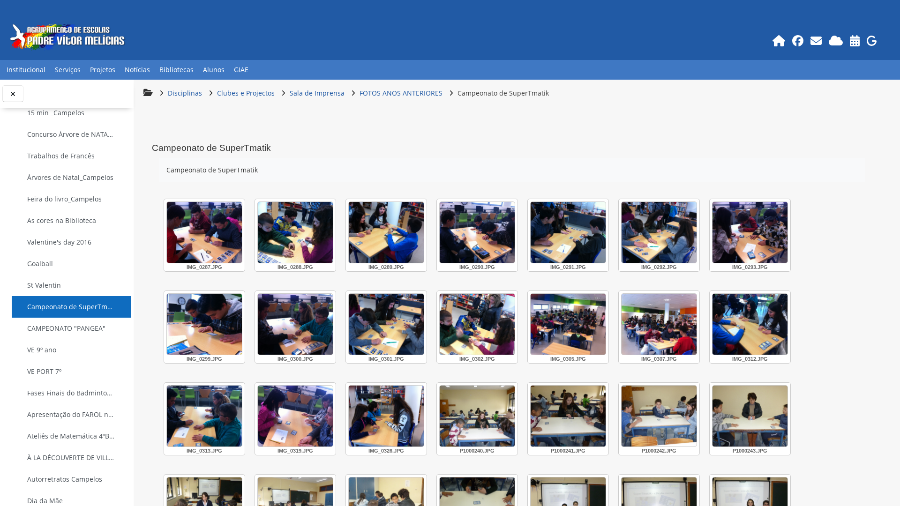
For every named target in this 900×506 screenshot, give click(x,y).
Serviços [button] (68, 69)
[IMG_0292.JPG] (659, 232)
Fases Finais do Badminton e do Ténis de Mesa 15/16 (71, 392)
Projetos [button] (102, 69)
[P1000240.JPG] (477, 416)
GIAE (241, 69)
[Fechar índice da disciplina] (12, 94)
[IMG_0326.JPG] (386, 416)
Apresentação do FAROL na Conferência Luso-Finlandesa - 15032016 (71, 414)
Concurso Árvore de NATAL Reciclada (71, 134)
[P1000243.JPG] (750, 416)
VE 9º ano (41, 349)
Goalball (40, 263)
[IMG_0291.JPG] (568, 232)
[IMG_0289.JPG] (386, 232)
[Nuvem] (835, 40)
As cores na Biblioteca (61, 220)
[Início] (778, 40)
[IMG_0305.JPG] (568, 324)
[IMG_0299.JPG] (204, 324)
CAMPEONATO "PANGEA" (66, 328)
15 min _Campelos (55, 112)
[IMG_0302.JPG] (477, 324)
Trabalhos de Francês (61, 155)
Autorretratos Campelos (64, 479)
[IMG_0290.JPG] (477, 232)
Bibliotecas (176, 69)
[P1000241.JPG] (568, 416)
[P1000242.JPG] (659, 416)
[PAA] (854, 40)
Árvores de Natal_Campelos (70, 177)
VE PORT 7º (44, 371)
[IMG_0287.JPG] (204, 232)
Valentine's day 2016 (59, 242)
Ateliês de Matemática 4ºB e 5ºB (71, 436)
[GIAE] (871, 40)
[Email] (816, 40)
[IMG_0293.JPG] (750, 232)
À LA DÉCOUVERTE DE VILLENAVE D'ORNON (71, 457)
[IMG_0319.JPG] (295, 416)
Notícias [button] (137, 69)
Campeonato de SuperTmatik (71, 306)
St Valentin (44, 285)
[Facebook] (797, 40)
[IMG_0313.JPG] (204, 416)
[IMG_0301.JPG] (386, 324)
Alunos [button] (214, 69)
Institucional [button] (26, 69)
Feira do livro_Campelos (64, 198)
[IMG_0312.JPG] (750, 324)
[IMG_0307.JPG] (659, 324)
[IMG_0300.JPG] (295, 324)
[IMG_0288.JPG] (295, 232)
